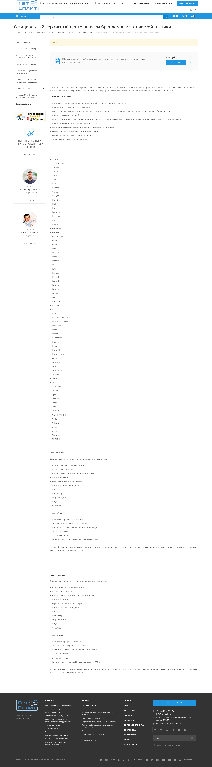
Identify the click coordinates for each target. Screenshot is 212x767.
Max (185, 729)
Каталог (49, 700)
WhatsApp (179, 729)
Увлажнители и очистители (56, 732)
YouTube (167, 729)
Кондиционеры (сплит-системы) (58, 705)
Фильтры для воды (52, 725)
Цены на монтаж (89, 705)
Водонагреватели (52, 712)
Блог (126, 705)
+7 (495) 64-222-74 (140, 3)
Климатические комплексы (56, 735)
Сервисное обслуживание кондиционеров (100, 722)
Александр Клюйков (30, 190)
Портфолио (130, 735)
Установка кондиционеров (93, 709)
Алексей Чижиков (29, 232)
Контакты (129, 740)
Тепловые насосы (52, 728)
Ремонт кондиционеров (92, 731)
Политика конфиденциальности (168, 745)
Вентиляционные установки (57, 739)
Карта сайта (130, 745)
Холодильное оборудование (57, 716)
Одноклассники (173, 729)
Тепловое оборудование (55, 709)
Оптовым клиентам (134, 725)
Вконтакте (155, 729)
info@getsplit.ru (164, 3)
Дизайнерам (130, 730)
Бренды (128, 715)
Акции (127, 700)
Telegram (161, 729)
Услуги (86, 700)
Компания (129, 720)
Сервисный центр (89, 740)
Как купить (130, 710)
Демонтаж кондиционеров (93, 718)
